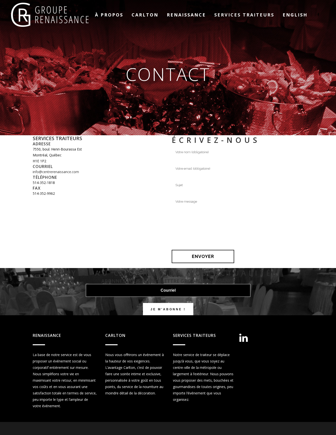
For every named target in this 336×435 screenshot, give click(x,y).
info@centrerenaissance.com (56, 171)
